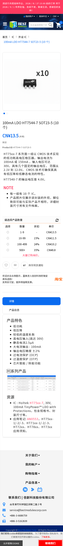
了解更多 (45, 536)
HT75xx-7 (36, 403)
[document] (31, 539)
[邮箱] (15, 265)
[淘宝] (58, 278)
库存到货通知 (35, 265)
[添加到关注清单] (6, 265)
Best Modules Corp (27, 530)
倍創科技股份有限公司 (39, 497)
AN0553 (32, 419)
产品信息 (14, 310)
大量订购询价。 (31, 255)
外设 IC (22, 37)
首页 (5, 37)
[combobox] (41, 25)
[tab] (31, 301)
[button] (3, 113)
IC (13, 37)
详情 (11, 301)
